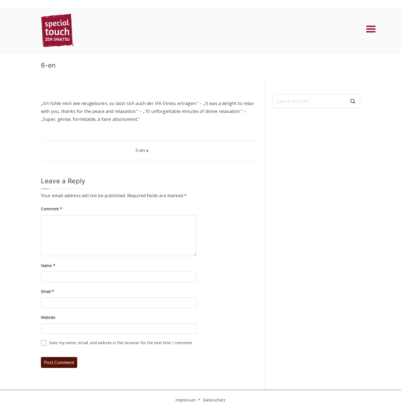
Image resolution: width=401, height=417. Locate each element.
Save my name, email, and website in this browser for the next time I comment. (121, 342)
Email (47, 291)
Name (48, 265)
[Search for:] (316, 101)
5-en (140, 150)
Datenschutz (214, 400)
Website (48, 317)
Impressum (185, 400)
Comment (51, 208)
